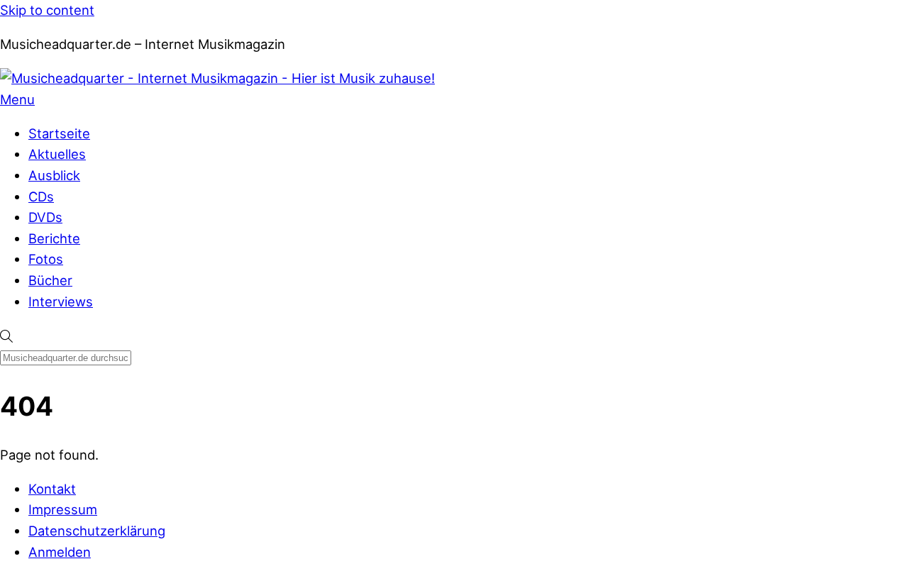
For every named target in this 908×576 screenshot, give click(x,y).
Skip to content (47, 10)
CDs (41, 196)
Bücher (50, 280)
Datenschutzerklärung (96, 530)
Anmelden (59, 552)
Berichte (54, 238)
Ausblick (54, 175)
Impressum (62, 509)
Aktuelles (57, 154)
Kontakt (52, 489)
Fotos (45, 259)
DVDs (45, 217)
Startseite (59, 133)
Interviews (60, 301)
